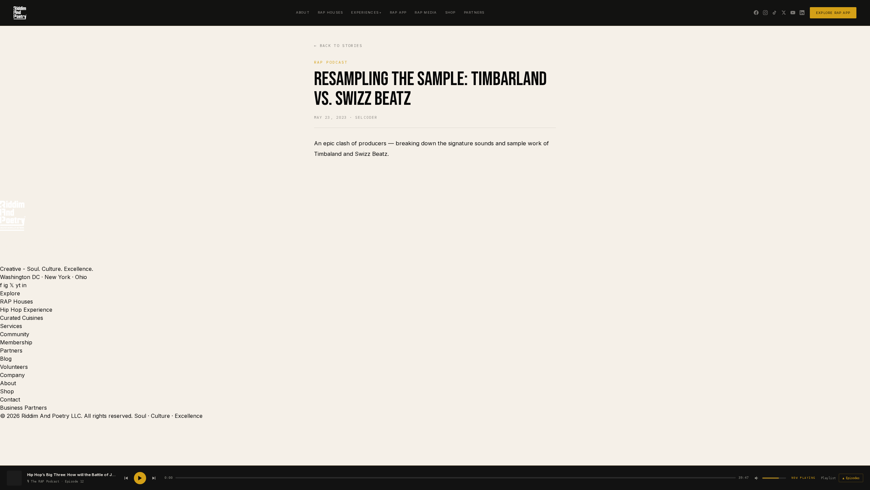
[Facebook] (756, 12)
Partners (474, 12)
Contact (10, 399)
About (303, 12)
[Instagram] (765, 12)
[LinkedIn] (802, 12)
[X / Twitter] (783, 12)
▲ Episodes (850, 478)
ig (6, 285)
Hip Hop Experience (26, 309)
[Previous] (126, 478)
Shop (450, 12)
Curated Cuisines (21, 317)
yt (18, 285)
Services (11, 326)
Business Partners (23, 407)
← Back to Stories (338, 45)
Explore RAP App (833, 13)
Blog (6, 358)
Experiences (365, 12)
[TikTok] (774, 12)
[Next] (154, 478)
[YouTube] (792, 12)
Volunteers (14, 366)
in (24, 285)
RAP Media (426, 12)
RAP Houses (330, 12)
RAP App (398, 12)
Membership (16, 342)
